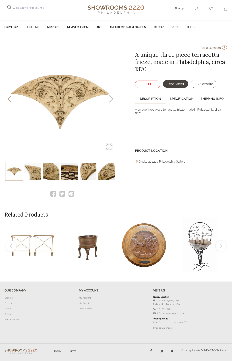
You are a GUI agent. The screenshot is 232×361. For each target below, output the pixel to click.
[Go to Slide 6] (107, 171)
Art (99, 27)
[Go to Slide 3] (51, 171)
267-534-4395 (163, 308)
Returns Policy (12, 319)
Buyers (8, 303)
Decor (159, 27)
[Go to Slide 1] (14, 171)
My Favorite (84, 303)
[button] (60, 99)
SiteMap (9, 298)
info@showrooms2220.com (170, 313)
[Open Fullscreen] (109, 146)
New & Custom (77, 27)
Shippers (9, 314)
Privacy (57, 350)
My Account (85, 298)
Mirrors (53, 27)
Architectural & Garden (128, 27)
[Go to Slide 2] (33, 171)
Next (221, 246)
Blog (190, 27)
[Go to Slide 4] (70, 171)
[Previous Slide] (9, 99)
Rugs (175, 27)
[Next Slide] (111, 99)
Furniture (12, 27)
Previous (11, 246)
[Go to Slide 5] (88, 171)
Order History (85, 308)
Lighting (33, 27)
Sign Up (179, 8)
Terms (72, 350)
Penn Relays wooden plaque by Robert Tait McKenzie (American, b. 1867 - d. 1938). (144, 237)
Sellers (8, 308)
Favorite (206, 84)
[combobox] (42, 8)
